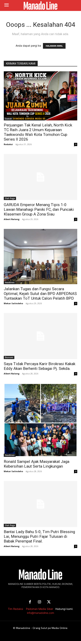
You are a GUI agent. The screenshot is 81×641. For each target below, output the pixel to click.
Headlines (10, 282)
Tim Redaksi (15, 608)
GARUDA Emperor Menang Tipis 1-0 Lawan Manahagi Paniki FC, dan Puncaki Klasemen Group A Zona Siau (39, 209)
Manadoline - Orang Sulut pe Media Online (41, 628)
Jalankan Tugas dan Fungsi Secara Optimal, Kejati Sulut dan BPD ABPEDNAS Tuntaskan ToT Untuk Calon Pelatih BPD (40, 294)
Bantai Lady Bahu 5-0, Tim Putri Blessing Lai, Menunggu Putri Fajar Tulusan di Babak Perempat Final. (39, 536)
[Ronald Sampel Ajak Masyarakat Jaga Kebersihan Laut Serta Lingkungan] (40, 420)
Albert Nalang (11, 219)
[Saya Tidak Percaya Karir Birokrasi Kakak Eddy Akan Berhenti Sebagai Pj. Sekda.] (40, 336)
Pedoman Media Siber (39, 608)
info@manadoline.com (40, 612)
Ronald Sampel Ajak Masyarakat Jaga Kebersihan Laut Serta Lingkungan (36, 464)
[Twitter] (49, 602)
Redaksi (8, 144)
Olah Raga (10, 198)
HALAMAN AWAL (54, 46)
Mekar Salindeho (13, 303)
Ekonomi (9, 357)
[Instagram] (39, 602)
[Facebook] (30, 602)
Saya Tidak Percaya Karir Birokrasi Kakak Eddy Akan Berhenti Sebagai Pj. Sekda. (39, 366)
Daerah (8, 118)
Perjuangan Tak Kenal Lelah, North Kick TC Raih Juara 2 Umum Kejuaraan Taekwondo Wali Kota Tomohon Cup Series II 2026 (38, 132)
